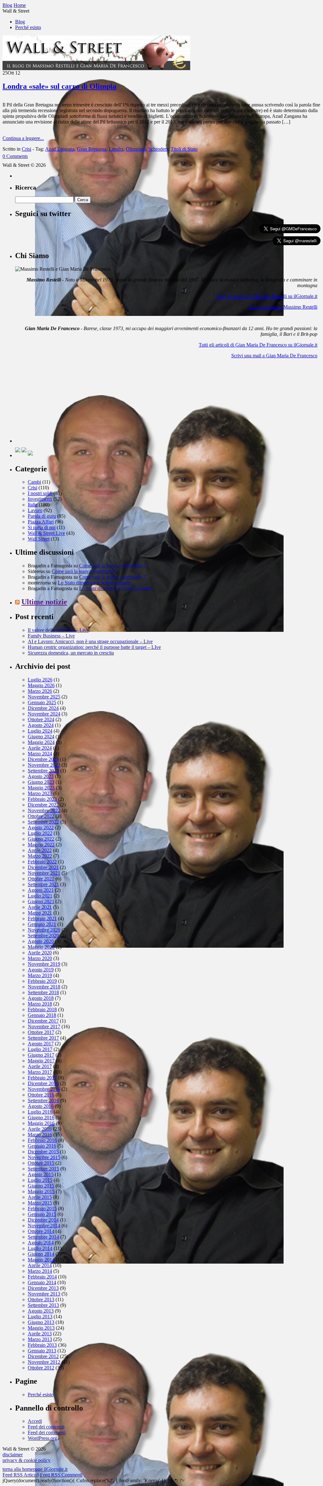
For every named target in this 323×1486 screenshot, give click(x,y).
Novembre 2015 (44, 1157)
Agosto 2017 (41, 1043)
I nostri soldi (40, 493)
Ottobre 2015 (41, 1163)
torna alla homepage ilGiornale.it (35, 1469)
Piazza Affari (41, 521)
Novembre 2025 (44, 696)
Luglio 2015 (40, 1180)
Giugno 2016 (41, 1117)
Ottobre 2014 (41, 1231)
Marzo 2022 (40, 856)
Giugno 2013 (41, 1322)
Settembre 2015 (43, 1168)
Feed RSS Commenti (61, 1474)
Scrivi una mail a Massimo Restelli (283, 307)
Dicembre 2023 (43, 759)
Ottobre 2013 (41, 1299)
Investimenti (40, 499)
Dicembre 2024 (43, 708)
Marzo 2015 (40, 1202)
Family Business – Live (51, 635)
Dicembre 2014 (43, 1220)
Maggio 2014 (41, 1259)
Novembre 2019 (44, 964)
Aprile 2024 (40, 748)
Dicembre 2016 (43, 1083)
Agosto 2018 (41, 998)
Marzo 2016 (40, 1134)
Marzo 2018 (40, 1003)
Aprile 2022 (40, 850)
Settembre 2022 (43, 822)
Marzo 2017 (40, 1072)
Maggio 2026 (41, 685)
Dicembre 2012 (43, 1356)
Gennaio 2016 (42, 1146)
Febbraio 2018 (42, 1009)
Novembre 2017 (44, 1026)
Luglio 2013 (40, 1316)
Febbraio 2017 (42, 1077)
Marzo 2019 (40, 975)
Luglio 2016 (40, 1111)
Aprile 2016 (40, 1129)
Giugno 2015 (41, 1185)
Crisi (26, 149)
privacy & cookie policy (26, 1460)
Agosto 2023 (41, 776)
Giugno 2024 (41, 736)
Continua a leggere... (23, 138)
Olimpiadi (136, 149)
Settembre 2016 (43, 1100)
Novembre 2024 (44, 713)
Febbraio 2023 (42, 799)
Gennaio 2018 (42, 1015)
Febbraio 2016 (42, 1140)
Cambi (34, 482)
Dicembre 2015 (43, 1151)
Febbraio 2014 (42, 1276)
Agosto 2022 (41, 827)
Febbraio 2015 (42, 1208)
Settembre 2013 (43, 1305)
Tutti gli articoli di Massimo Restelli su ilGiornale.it (266, 296)
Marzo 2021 (40, 912)
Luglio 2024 (40, 731)
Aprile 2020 (40, 952)
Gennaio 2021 (42, 924)
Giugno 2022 (41, 839)
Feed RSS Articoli (21, 1474)
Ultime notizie (44, 602)
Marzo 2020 (40, 958)
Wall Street (39, 538)
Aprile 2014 (40, 1265)
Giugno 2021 (41, 901)
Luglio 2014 (40, 1248)
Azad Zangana (59, 149)
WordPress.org (42, 1438)
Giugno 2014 (41, 1254)
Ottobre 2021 (41, 878)
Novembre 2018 (44, 986)
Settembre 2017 (43, 1038)
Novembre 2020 (44, 930)
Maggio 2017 (41, 1060)
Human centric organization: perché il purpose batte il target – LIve (94, 647)
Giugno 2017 (41, 1055)
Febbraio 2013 (42, 1345)
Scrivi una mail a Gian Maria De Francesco (274, 355)
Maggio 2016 (41, 1123)
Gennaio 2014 (42, 1282)
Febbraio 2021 (42, 918)
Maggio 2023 (41, 787)
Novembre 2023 (44, 765)
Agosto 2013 (41, 1311)
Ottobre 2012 (41, 1367)
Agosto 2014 (41, 1242)
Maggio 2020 (41, 947)
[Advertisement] (62, 403)
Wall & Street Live (46, 533)
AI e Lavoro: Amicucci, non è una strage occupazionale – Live (90, 641)
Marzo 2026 (40, 691)
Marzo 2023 (40, 793)
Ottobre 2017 (41, 1032)
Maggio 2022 (41, 844)
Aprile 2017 (40, 1066)
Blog (20, 21)
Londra (116, 149)
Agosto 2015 (41, 1174)
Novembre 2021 (44, 873)
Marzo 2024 (40, 753)
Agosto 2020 (41, 941)
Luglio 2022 (40, 833)
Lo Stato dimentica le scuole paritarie (94, 582)
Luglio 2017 (40, 1049)
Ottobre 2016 (41, 1094)
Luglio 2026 (40, 679)
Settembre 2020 (43, 935)
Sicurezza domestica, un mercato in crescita (71, 652)
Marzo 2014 (40, 1271)
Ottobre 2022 (41, 816)
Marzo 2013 (40, 1339)
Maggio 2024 (41, 742)
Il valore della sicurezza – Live (58, 630)
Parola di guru (42, 516)
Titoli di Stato (184, 149)
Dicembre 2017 (43, 1021)
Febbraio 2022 (42, 861)
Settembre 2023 (43, 770)
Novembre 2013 (44, 1293)
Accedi (35, 1421)
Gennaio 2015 (42, 1214)
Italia (33, 504)
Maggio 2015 (41, 1191)
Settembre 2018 (43, 992)
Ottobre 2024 (41, 719)
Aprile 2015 (40, 1197)
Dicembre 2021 (43, 867)
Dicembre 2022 (43, 804)
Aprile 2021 (40, 907)
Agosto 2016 (41, 1106)
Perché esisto (28, 27)
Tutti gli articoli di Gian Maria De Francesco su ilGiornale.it (258, 344)
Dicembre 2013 (43, 1288)
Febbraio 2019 (42, 981)
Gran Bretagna (91, 149)
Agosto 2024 (41, 725)
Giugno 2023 (41, 782)
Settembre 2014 (43, 1237)
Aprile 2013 (40, 1333)
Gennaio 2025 (42, 702)
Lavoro (35, 510)
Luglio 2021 (40, 895)
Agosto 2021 (41, 890)
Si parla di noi (42, 527)
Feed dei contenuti (46, 1426)
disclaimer (13, 1454)
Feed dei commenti (47, 1432)
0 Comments (15, 156)
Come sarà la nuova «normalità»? (112, 565)
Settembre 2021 (43, 884)
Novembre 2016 (44, 1089)
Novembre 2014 (44, 1225)
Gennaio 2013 (42, 1350)
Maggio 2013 (41, 1328)
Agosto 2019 (41, 969)
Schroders (158, 149)
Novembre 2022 (44, 810)
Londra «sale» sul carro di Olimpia (59, 86)
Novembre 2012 (44, 1362)
